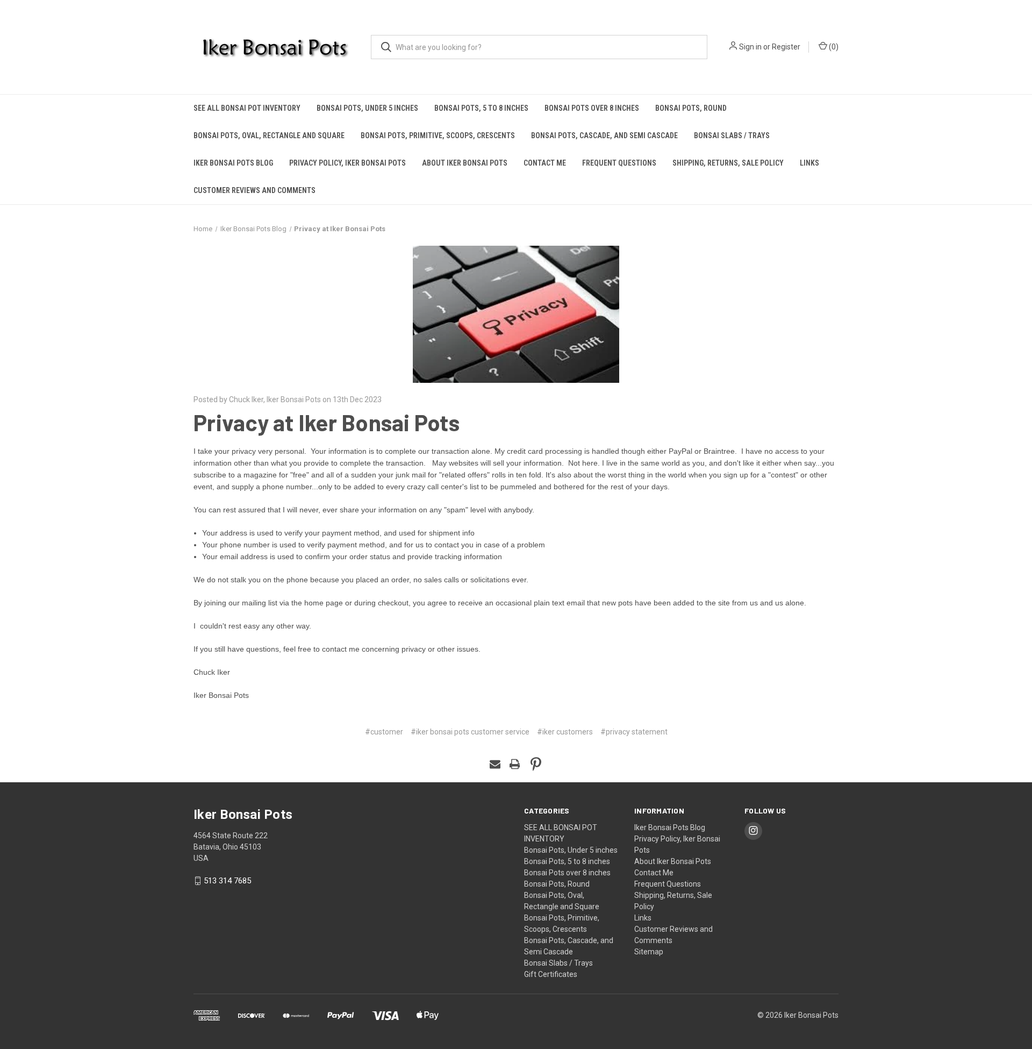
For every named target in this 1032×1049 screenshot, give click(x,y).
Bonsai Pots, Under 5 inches (367, 108)
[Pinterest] (536, 764)
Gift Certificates (550, 974)
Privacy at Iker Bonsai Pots (327, 422)
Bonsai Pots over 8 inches (591, 108)
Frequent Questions (619, 163)
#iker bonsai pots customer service (470, 731)
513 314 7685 (227, 881)
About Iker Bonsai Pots (464, 163)
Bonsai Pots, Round (691, 108)
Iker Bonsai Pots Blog (233, 163)
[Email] (495, 764)
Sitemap (648, 951)
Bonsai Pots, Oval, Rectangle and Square (269, 135)
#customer (384, 731)
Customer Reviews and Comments (255, 190)
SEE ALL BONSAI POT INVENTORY (247, 108)
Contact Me (545, 163)
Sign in (750, 46)
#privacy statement (634, 731)
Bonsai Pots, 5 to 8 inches (481, 108)
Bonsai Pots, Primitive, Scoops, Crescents (438, 135)
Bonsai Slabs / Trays (732, 135)
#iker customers (565, 731)
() (832, 46)
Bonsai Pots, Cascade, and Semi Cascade (604, 135)
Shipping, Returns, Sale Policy (728, 163)
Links (809, 163)
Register (786, 46)
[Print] (515, 764)
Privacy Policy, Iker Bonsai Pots (347, 163)
